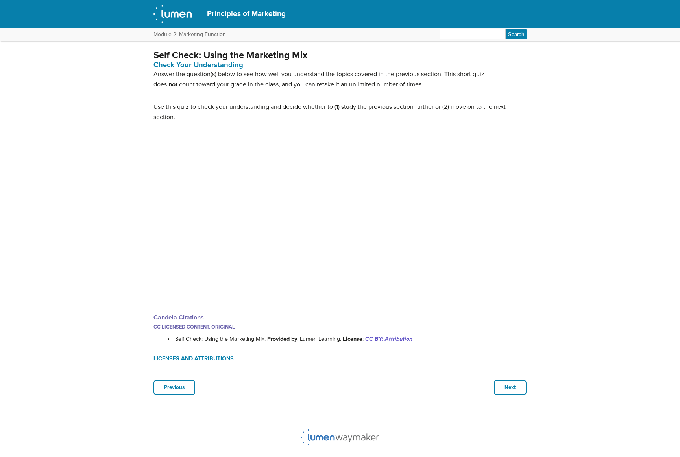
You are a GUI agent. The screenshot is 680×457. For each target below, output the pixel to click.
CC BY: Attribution (388, 339)
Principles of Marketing (246, 13)
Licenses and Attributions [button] (193, 358)
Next (510, 387)
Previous (174, 387)
